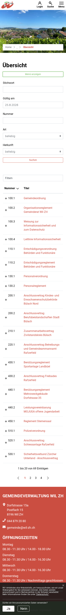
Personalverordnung (36, 276)
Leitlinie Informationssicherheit (42, 239)
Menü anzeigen (33, 74)
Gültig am (9, 98)
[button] (51, 5)
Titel (26, 188)
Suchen (33, 160)
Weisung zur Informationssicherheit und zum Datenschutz (40, 225)
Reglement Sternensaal (37, 421)
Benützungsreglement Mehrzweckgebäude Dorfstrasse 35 (37, 393)
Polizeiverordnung (34, 430)
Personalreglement (35, 285)
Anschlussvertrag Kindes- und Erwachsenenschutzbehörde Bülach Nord (41, 299)
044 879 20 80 (16, 521)
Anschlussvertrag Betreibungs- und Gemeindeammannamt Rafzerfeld (42, 348)
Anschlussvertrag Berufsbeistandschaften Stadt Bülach (41, 317)
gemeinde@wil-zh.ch (21, 527)
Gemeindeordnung (35, 198)
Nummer (8, 114)
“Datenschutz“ (42, 594)
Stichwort (8, 82)
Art (4, 129)
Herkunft (8, 145)
